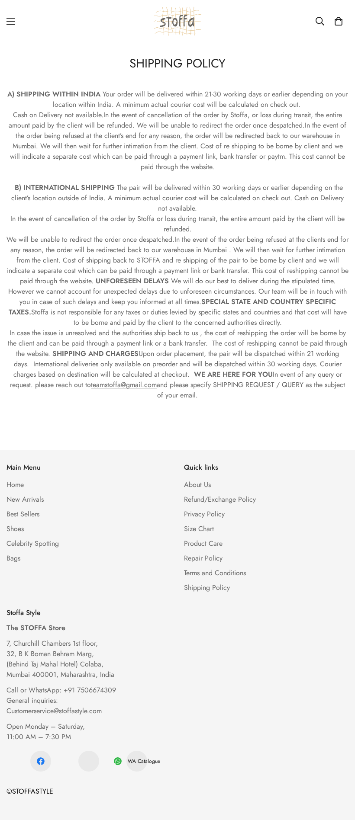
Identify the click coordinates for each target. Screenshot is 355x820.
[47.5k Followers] (88, 761)
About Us (197, 485)
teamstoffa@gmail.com (124, 385)
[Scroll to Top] (338, 773)
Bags (13, 558)
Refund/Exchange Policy (220, 499)
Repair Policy (203, 558)
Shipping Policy (207, 588)
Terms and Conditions (215, 573)
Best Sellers (22, 514)
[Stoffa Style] (177, 21)
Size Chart (199, 529)
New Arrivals (25, 499)
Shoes (15, 529)
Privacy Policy (204, 514)
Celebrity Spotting (32, 543)
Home (15, 485)
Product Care (203, 543)
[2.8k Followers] (40, 761)
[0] (339, 21)
